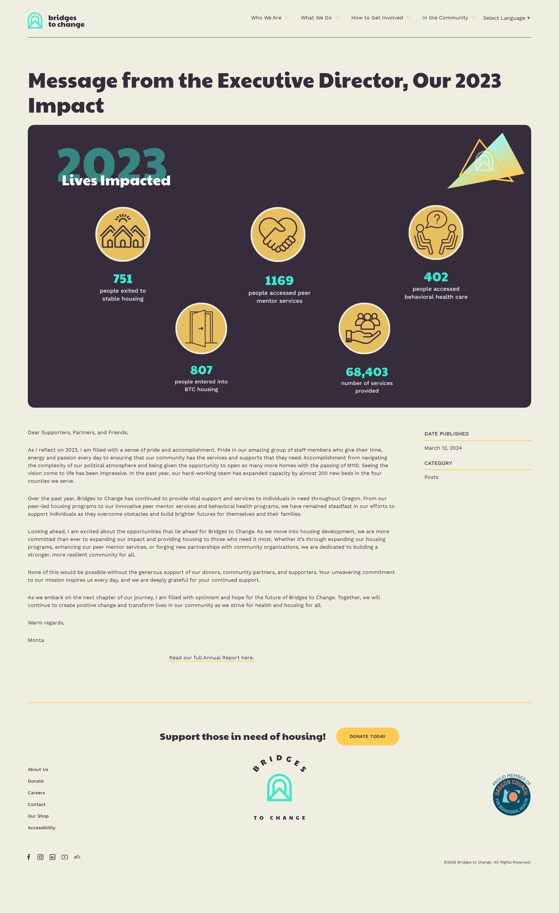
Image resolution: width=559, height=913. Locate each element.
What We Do (316, 18)
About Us (38, 769)
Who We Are (266, 18)
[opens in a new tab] (511, 832)
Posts (431, 477)
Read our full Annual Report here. (211, 657)
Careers (36, 792)
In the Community (445, 18)
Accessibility (41, 827)
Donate (36, 781)
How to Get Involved (377, 18)
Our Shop (38, 816)
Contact (37, 804)
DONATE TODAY (368, 736)
